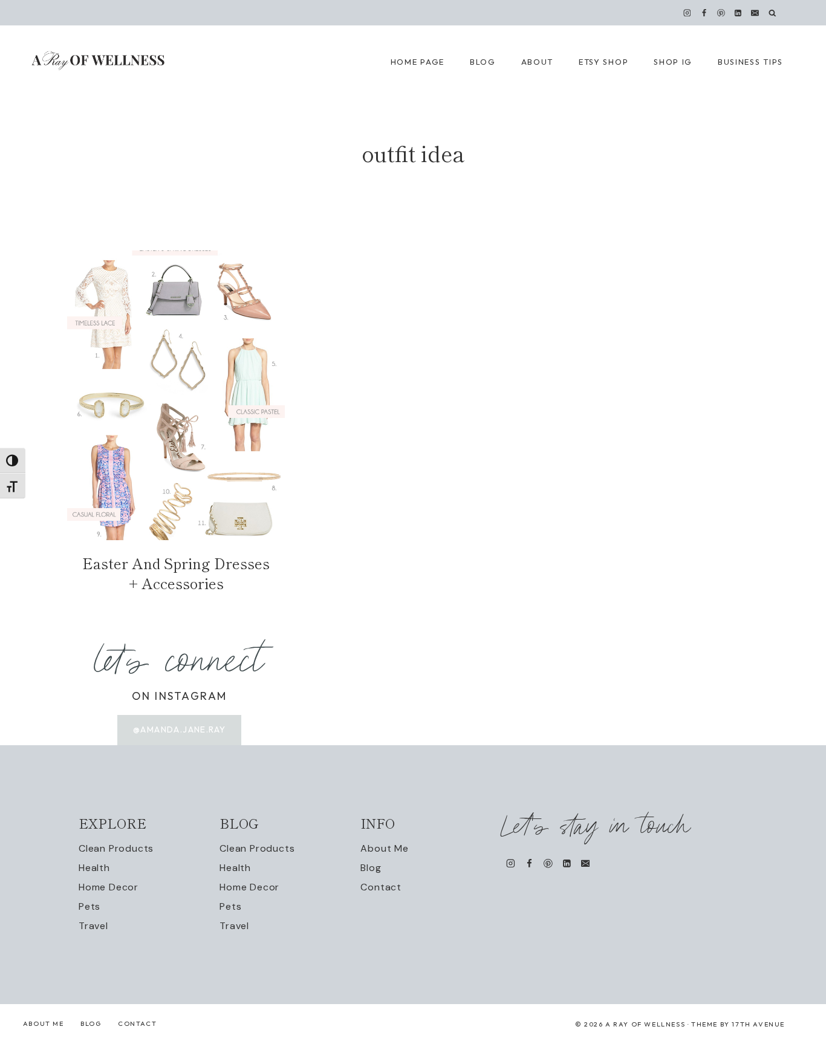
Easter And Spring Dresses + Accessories (176, 573)
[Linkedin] (738, 13)
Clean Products (116, 848)
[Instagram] (687, 13)
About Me (384, 848)
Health (94, 867)
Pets (89, 906)
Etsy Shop (603, 62)
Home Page (417, 62)
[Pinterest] (721, 13)
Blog (370, 867)
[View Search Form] (772, 13)
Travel (93, 925)
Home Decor (108, 887)
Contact (381, 887)
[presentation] (176, 395)
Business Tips (750, 62)
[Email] (755, 13)
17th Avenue (758, 1024)
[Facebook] (704, 13)
